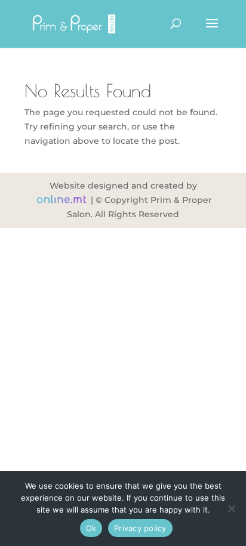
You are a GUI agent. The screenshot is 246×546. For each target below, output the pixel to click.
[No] (231, 508)
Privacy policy (140, 528)
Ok (91, 528)
